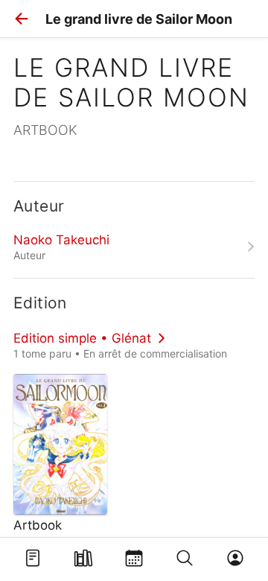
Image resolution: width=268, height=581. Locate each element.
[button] (21, 19)
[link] (134, 246)
